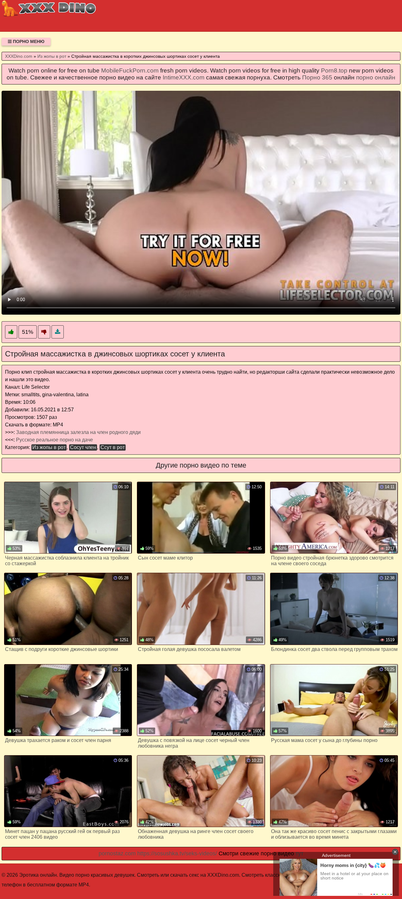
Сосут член (83, 447)
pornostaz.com (117, 853)
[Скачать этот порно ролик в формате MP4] (58, 332)
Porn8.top (334, 70)
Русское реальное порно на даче (54, 439)
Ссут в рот (112, 447)
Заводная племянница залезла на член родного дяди (78, 432)
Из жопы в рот (49, 447)
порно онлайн (375, 77)
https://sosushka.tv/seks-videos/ (177, 853)
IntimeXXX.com (183, 77)
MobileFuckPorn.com (130, 70)
